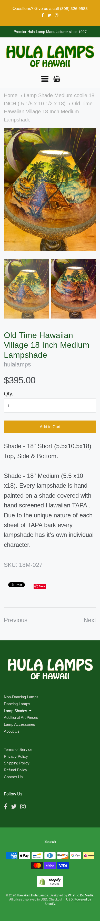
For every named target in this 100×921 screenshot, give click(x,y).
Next (90, 620)
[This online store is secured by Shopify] (50, 885)
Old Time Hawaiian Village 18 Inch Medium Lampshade (48, 111)
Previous (15, 620)
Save (42, 586)
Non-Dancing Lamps (21, 697)
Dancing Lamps (17, 704)
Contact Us (13, 777)
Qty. (8, 393)
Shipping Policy (16, 763)
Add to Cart (50, 427)
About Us (11, 731)
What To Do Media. (81, 895)
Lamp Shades (15, 711)
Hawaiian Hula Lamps (32, 895)
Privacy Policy (16, 756)
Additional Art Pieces (21, 717)
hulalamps (17, 364)
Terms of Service (18, 749)
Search (50, 841)
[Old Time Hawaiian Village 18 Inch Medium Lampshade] (26, 289)
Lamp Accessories (19, 724)
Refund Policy (15, 770)
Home (10, 95)
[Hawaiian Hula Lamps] (50, 56)
